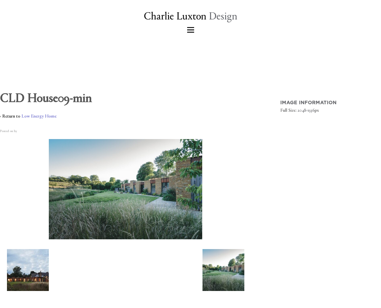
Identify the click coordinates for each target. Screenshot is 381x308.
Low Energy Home (39, 116)
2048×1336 (306, 110)
